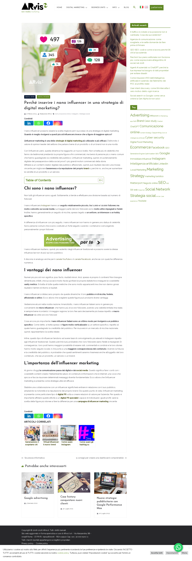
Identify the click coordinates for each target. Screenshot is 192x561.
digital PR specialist (69, 398)
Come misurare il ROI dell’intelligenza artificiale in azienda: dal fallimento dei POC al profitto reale (148, 81)
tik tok (158, 196)
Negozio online (150, 183)
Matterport (136, 183)
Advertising (139, 115)
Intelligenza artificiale (144, 163)
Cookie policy (42, 543)
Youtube (142, 200)
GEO (157, 154)
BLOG (126, 7)
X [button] (189, 547)
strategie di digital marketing (69, 141)
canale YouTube (63, 259)
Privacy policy (27, 543)
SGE (167, 183)
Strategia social (84, 114)
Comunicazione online (63, 114)
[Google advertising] (38, 474)
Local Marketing (138, 169)
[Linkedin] (29, 123)
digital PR (62, 394)
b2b (134, 121)
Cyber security (154, 137)
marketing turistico (154, 176)
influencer (146, 159)
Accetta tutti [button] (156, 553)
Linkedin (163, 163)
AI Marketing (163, 116)
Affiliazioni (154, 116)
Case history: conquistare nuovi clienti (71, 500)
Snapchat (141, 190)
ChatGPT (134, 126)
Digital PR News (43, 97)
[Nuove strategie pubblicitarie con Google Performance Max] (110, 474)
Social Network (157, 189)
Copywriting (156, 133)
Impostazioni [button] (172, 553)
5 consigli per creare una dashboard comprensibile (100, 458)
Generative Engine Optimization (142, 154)
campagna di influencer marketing (92, 401)
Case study (150, 121)
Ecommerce (140, 147)
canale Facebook (82, 259)
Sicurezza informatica (35, 458)
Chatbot (160, 121)
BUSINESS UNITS (98, 7)
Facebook (158, 147)
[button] (85, 7)
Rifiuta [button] (184, 553)
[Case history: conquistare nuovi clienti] (74, 474)
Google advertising (36, 498)
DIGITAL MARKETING (75, 7)
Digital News (29, 97)
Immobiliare (136, 159)
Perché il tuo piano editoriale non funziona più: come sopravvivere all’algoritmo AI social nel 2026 (150, 60)
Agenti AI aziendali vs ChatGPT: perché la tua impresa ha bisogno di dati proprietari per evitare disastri (149, 70)
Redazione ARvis (46, 114)
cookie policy (63, 553)
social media (82, 370)
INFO (114, 7)
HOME (59, 7)
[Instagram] (58, 123)
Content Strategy (146, 133)
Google (164, 153)
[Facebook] (48, 123)
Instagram (74, 114)
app (131, 121)
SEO (162, 182)
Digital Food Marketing (141, 142)
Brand (140, 120)
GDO (167, 148)
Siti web (134, 190)
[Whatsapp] (38, 123)
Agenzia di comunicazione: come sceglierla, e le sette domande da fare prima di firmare (147, 42)
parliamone (156, 7)
